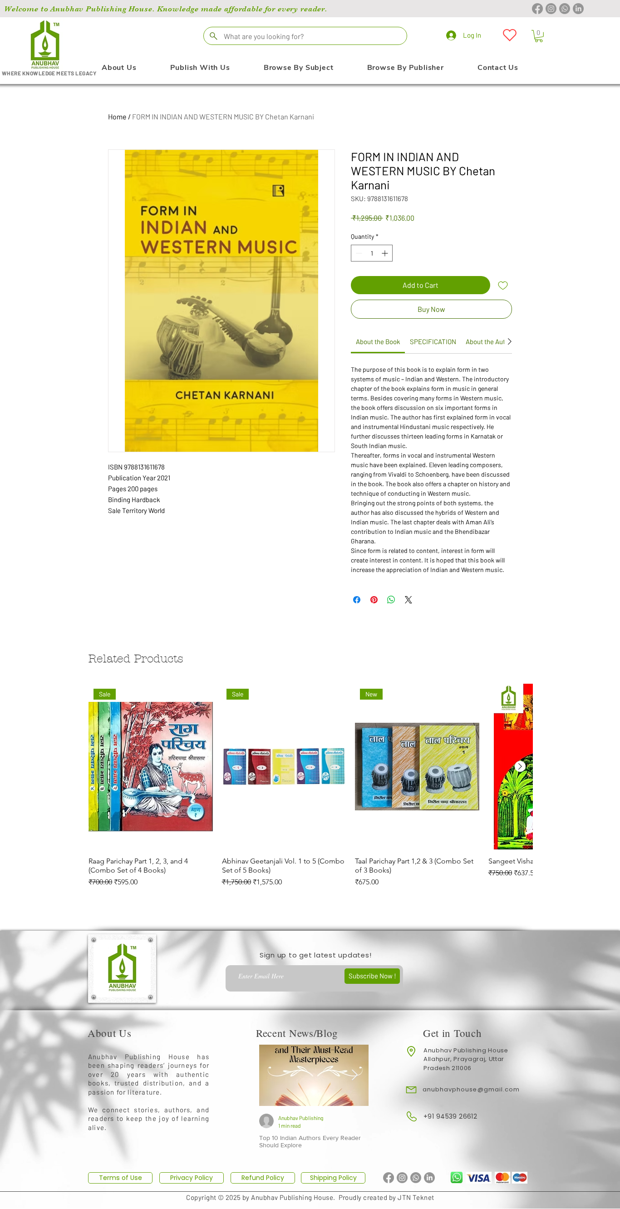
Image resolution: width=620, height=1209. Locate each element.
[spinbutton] (372, 253)
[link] (378, 341)
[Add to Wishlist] (503, 285)
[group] (310, 790)
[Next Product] (520, 766)
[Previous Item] (273, 1075)
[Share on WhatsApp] (391, 599)
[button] (538, 36)
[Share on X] (408, 599)
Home (117, 116)
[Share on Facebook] (356, 599)
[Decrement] (358, 253)
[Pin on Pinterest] (374, 599)
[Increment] (385, 253)
